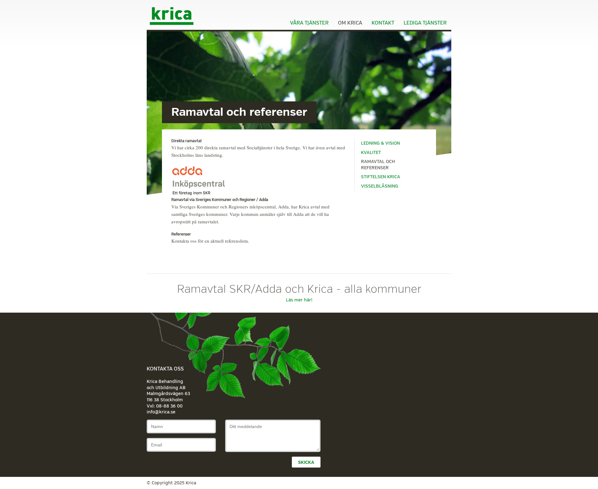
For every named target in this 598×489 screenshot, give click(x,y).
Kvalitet (371, 152)
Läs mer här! (299, 300)
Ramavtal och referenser (378, 164)
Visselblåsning (379, 186)
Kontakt (383, 23)
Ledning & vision (380, 143)
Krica (171, 15)
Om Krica (350, 23)
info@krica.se (161, 412)
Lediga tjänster (425, 23)
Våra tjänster (309, 23)
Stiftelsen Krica (380, 176)
